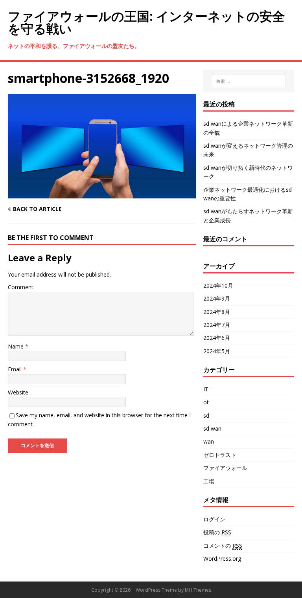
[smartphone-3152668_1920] (102, 194)
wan (208, 441)
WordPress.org (222, 558)
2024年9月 (216, 298)
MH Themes (198, 590)
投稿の (217, 532)
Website (18, 392)
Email (15, 369)
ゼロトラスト (219, 455)
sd (206, 415)
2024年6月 (216, 337)
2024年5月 (216, 351)
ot (206, 402)
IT (205, 389)
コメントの (222, 545)
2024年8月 (216, 312)
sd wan (212, 428)
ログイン (214, 519)
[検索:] (248, 81)
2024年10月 (218, 285)
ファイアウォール (225, 467)
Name (16, 346)
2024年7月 (216, 324)
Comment (20, 287)
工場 (208, 481)
